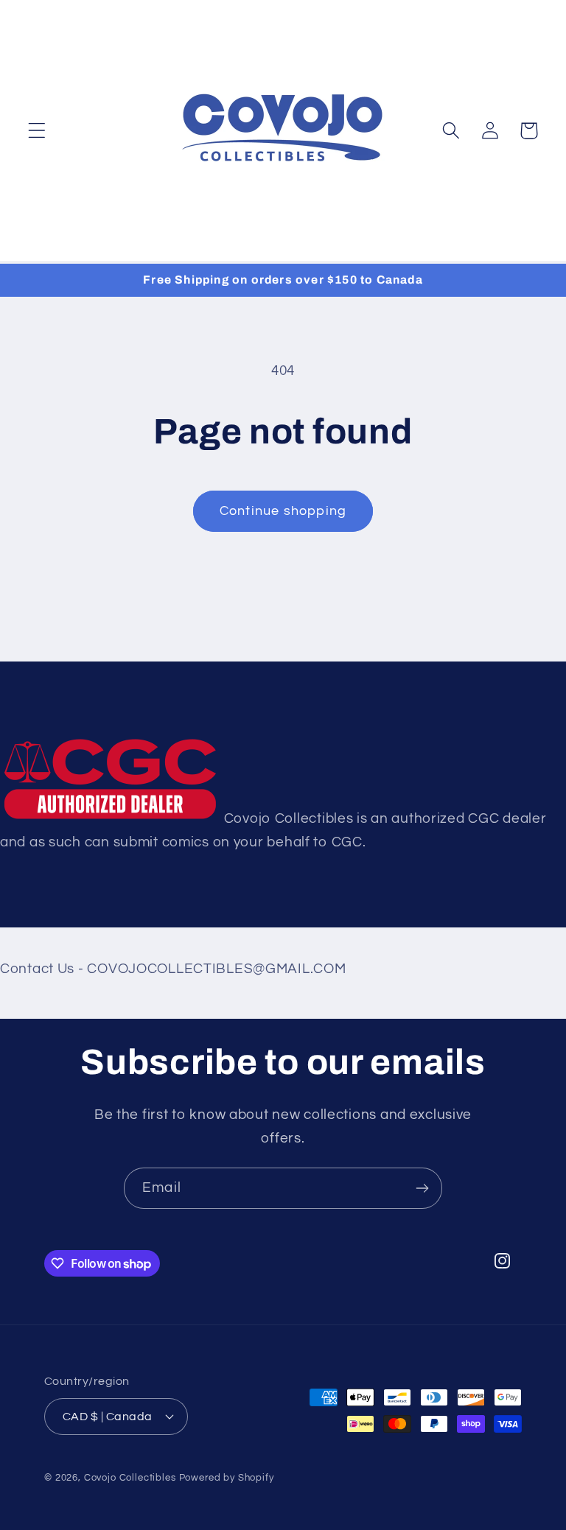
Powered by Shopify (226, 1478)
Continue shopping (283, 511)
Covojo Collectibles (130, 1478)
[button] (37, 130)
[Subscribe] (421, 1188)
